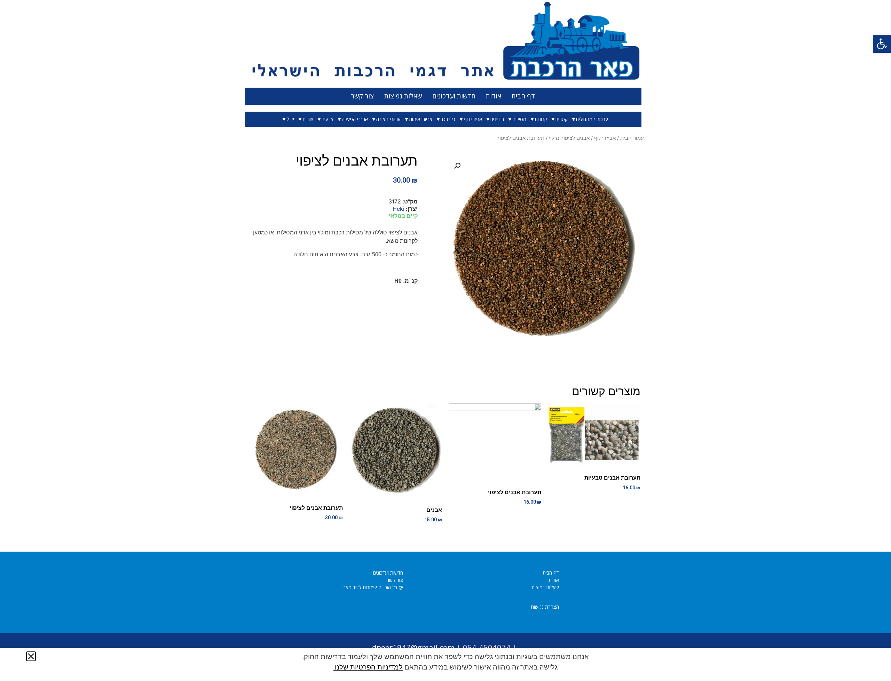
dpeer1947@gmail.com (413, 647)
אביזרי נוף (473, 119)
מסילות (519, 119)
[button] (882, 44)
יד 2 (290, 119)
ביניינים (497, 119)
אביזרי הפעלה (355, 119)
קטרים (561, 119)
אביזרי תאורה (388, 119)
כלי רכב (448, 119)
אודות (493, 96)
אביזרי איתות (420, 119)
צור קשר (362, 96)
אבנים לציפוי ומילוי (569, 138)
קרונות (541, 119)
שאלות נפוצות (403, 96)
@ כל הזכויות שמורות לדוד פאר (373, 587)
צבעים (327, 119)
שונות (307, 119)
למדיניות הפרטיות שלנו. (368, 667)
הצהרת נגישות (545, 606)
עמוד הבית (632, 138)
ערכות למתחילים (592, 119)
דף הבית (523, 96)
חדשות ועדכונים (453, 96)
